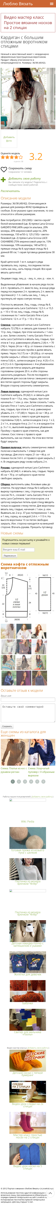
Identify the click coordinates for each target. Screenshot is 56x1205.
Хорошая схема (16, 157)
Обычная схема (12, 157)
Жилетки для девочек (27, 974)
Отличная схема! (21, 157)
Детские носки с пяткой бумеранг (28, 1074)
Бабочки (27, 1003)
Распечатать (10, 191)
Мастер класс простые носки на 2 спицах (27, 1136)
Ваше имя (6, 695)
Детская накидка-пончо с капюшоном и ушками (28, 944)
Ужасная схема (3, 157)
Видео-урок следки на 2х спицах (27, 1105)
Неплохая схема (7, 157)
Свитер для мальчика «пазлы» (27, 1033)
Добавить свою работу (25, 178)
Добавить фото (9, 138)
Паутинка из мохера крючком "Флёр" (27, 882)
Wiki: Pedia (27, 821)
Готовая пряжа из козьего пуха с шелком (27, 851)
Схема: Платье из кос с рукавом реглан (14, 770)
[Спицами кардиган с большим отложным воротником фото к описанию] (28, 98)
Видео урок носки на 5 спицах (27, 1167)
